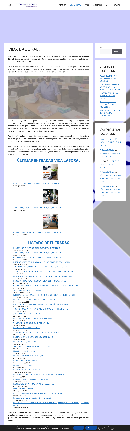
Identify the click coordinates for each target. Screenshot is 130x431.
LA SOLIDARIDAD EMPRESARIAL (26, 361)
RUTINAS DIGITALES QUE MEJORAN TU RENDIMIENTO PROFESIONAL (42, 262)
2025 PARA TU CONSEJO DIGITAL (27, 290)
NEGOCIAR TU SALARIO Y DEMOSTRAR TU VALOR (34, 300)
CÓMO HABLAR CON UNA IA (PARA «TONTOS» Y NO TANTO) (110, 178)
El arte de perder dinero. (23, 389)
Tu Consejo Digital (107, 150)
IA (106, 5)
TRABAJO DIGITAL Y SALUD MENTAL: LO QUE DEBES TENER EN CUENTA (43, 271)
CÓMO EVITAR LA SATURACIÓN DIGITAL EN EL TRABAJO (37, 232)
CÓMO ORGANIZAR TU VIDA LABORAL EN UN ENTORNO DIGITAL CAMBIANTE (45, 286)
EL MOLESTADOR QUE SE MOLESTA (28, 356)
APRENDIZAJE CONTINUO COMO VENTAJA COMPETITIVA (37, 208)
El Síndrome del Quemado (24, 351)
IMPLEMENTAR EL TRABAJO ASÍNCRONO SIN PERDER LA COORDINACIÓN (44, 295)
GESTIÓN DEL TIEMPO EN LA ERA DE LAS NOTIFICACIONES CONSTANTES (44, 276)
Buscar (102, 48)
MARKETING (97, 5)
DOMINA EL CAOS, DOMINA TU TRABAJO (30, 379)
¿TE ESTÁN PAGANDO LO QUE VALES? (29, 314)
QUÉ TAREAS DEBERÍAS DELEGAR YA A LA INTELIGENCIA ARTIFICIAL (110, 87)
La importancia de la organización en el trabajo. (32, 398)
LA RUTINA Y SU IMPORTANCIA (26, 328)
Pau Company (105, 139)
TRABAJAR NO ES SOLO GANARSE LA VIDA (31, 323)
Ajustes (103, 428)
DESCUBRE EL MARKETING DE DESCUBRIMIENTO (33, 318)
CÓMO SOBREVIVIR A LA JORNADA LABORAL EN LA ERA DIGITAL (40, 309)
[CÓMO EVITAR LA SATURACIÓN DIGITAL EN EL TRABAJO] (50, 222)
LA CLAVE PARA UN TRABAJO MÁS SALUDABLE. (33, 384)
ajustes (66, 429)
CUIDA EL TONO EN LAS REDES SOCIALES (110, 164)
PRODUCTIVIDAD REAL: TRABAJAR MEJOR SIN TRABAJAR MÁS (39, 281)
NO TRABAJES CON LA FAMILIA (26, 342)
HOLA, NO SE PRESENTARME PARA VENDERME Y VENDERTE (38, 375)
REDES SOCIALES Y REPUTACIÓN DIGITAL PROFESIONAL (109, 104)
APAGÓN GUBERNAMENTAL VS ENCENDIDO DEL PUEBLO (37, 332)
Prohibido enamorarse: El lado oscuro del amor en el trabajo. (38, 393)
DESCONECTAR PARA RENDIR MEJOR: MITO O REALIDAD (36, 183)
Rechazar (91, 428)
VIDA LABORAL (75, 5)
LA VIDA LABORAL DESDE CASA (26, 370)
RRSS (87, 5)
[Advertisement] (65, 25)
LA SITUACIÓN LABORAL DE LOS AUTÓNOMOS (33, 337)
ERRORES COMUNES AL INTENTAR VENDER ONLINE (109, 95)
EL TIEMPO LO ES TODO (23, 365)
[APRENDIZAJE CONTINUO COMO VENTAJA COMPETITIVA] (50, 197)
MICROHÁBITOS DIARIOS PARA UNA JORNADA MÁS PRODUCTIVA (40, 304)
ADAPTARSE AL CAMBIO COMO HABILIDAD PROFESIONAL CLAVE (40, 267)
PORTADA (62, 5)
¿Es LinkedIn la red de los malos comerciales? (32, 346)
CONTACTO (115, 5)
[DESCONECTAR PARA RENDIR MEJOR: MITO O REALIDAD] (50, 172)
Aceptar (78, 428)
